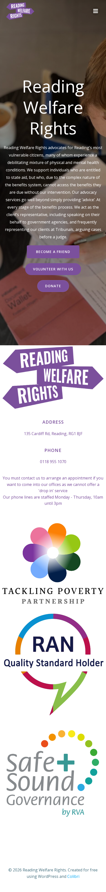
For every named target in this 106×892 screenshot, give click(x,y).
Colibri (73, 876)
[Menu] (95, 11)
